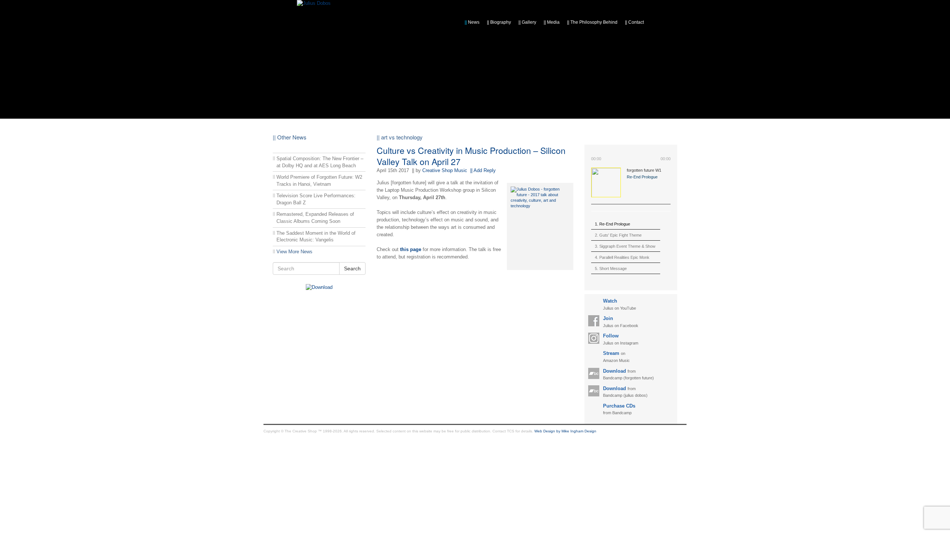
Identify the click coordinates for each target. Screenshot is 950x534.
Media (552, 22)
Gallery (527, 22)
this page (410, 249)
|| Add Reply (483, 170)
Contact (634, 22)
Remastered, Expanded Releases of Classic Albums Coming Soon (315, 217)
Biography (499, 22)
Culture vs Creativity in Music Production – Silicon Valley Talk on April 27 (471, 156)
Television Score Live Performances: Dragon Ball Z (316, 199)
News (472, 22)
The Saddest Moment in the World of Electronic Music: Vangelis (316, 236)
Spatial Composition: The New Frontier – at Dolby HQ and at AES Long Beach (319, 162)
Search (352, 268)
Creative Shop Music (444, 170)
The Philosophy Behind (592, 22)
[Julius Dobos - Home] (314, 3)
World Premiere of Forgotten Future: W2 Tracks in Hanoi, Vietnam (319, 180)
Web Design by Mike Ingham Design (565, 431)
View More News (294, 251)
